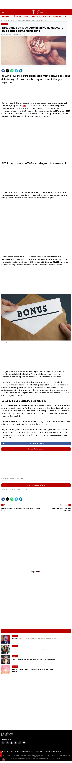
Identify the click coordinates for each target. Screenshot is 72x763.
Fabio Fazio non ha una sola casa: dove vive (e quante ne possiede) (34, 639)
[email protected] (32, 755)
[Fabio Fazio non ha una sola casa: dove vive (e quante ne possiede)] (5, 639)
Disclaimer (20, 751)
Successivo (64, 505)
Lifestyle (8, 20)
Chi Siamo (4, 751)
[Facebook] (3, 70)
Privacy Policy (29, 751)
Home (3, 20)
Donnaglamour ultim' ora (36, 485)
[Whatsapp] (12, 70)
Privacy (1, 754)
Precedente (8, 505)
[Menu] (3, 12)
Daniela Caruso (6, 34)
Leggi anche (36, 631)
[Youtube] (24, 742)
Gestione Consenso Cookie (53, 751)
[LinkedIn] (20, 70)
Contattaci (12, 751)
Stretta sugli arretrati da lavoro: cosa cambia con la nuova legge (20, 509)
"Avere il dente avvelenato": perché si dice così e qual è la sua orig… (33, 659)
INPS (24, 105)
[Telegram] (16, 70)
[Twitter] (7, 70)
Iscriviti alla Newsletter (36, 449)
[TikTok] (19, 742)
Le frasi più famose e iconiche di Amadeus (60, 509)
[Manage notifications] (3, 759)
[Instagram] (11, 742)
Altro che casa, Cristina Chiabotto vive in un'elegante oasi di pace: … (34, 649)
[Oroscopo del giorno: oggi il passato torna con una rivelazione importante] (5, 669)
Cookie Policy (39, 751)
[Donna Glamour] (37, 12)
